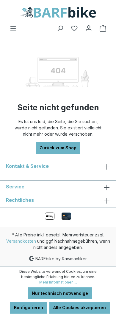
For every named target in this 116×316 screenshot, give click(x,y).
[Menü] (13, 28)
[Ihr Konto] (88, 28)
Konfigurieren (28, 307)
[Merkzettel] (74, 28)
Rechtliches (20, 200)
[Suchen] (60, 28)
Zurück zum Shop (58, 147)
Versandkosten (21, 241)
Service (15, 187)
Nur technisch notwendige (60, 293)
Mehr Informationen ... (58, 282)
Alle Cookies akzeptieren (79, 307)
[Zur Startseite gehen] (58, 12)
